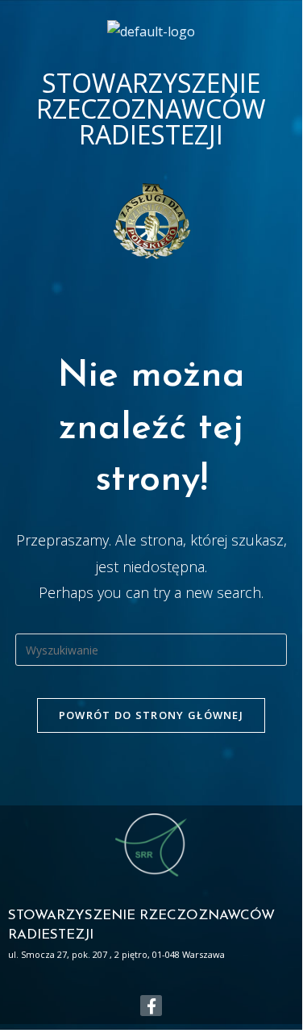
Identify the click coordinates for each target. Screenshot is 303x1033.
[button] (154, 272)
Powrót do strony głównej (151, 715)
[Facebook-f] (151, 1006)
